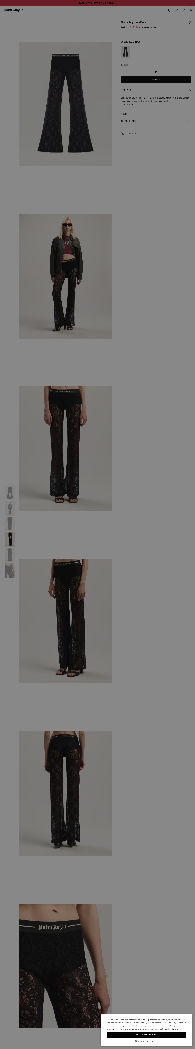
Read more (173, 1029)
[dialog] (146, 1030)
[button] (146, 1041)
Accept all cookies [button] (146, 1034)
